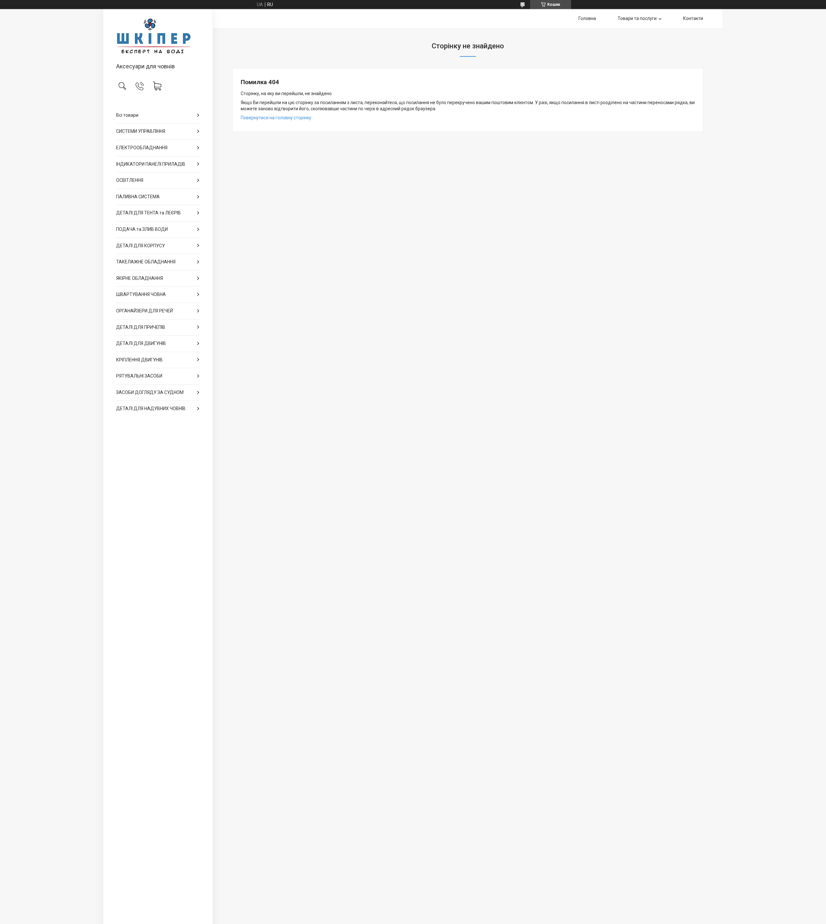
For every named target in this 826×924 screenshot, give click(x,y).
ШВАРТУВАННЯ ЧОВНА (141, 294)
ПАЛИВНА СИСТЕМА (138, 196)
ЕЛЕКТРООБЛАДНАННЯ (141, 147)
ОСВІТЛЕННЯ (129, 180)
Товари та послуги (637, 18)
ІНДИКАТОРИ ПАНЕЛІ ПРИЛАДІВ (150, 164)
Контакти (693, 18)
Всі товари (127, 115)
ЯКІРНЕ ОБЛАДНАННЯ (139, 278)
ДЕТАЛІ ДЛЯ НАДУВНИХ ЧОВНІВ (151, 408)
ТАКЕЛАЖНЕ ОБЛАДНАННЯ (146, 261)
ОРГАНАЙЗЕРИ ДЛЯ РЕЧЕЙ (144, 310)
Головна (587, 18)
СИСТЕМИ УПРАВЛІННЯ (140, 131)
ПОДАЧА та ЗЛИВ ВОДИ (142, 229)
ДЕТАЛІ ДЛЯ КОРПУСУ (140, 245)
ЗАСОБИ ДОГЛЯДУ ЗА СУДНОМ (150, 392)
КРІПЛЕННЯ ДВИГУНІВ (139, 359)
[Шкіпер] (158, 36)
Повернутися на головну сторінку (276, 117)
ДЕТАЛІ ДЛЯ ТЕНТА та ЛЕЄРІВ (148, 212)
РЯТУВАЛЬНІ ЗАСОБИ (139, 375)
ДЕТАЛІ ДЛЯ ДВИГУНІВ (141, 343)
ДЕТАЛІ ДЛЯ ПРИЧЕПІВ (140, 327)
